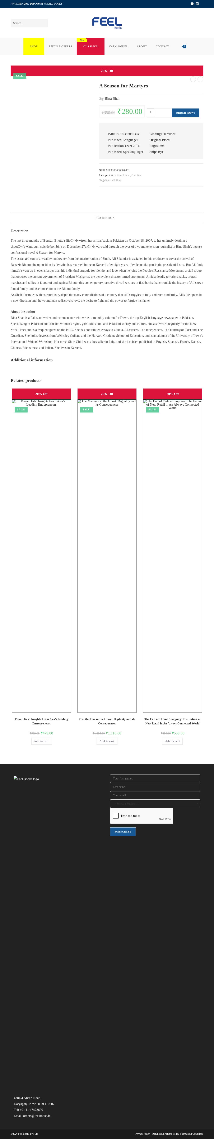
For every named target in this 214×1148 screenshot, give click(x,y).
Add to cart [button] (41, 741)
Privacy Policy (142, 1133)
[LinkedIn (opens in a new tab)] (197, 4)
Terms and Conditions (192, 1133)
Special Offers (113, 180)
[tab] (119, 216)
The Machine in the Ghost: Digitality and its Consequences (107, 721)
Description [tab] (104, 218)
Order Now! (185, 112)
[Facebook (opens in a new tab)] (192, 4)
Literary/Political (132, 175)
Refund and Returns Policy (165, 1133)
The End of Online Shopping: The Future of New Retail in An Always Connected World (172, 721)
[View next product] (200, 79)
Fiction (117, 175)
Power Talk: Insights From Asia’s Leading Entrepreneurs (41, 721)
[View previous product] (193, 79)
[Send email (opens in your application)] (201, 4)
